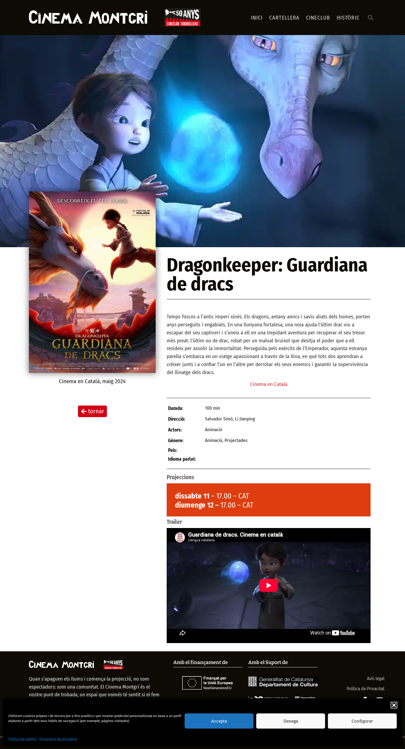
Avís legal (375, 678)
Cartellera (284, 17)
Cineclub (318, 17)
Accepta (219, 721)
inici (257, 17)
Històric (348, 17)
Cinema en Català (79, 381)
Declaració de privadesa (58, 739)
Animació (213, 440)
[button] (394, 705)
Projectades (236, 440)
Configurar (362, 721)
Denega (291, 721)
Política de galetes (22, 739)
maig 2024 (114, 381)
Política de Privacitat (365, 689)
